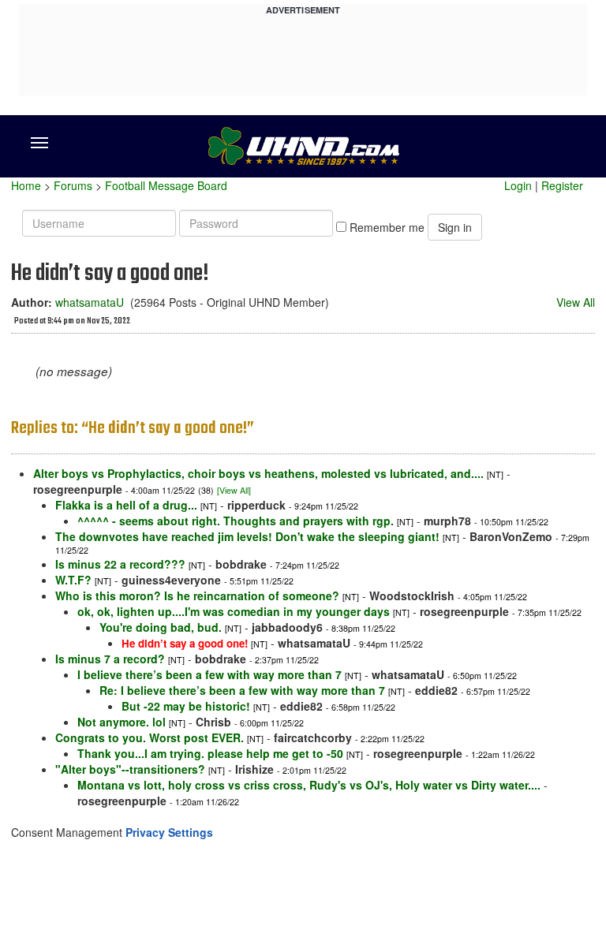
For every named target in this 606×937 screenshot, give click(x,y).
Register (562, 185)
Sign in (455, 227)
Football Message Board (166, 185)
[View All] (234, 490)
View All (575, 302)
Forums (73, 185)
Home (26, 185)
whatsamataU (89, 302)
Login (518, 185)
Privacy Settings (169, 832)
